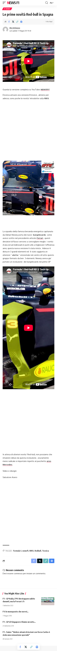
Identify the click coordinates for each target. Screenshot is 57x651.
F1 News (7, 9)
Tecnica (45, 551)
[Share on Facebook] (9, 22)
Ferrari (40, 238)
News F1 (13, 3)
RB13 (31, 551)
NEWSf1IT (45, 89)
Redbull (38, 551)
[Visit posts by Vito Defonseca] (5, 29)
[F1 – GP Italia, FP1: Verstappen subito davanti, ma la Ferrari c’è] (47, 601)
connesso (18, 573)
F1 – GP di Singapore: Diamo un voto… (19, 622)
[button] (5, 3)
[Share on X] (13, 22)
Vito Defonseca (14, 28)
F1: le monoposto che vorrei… (15, 611)
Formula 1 (17, 551)
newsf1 (25, 551)
